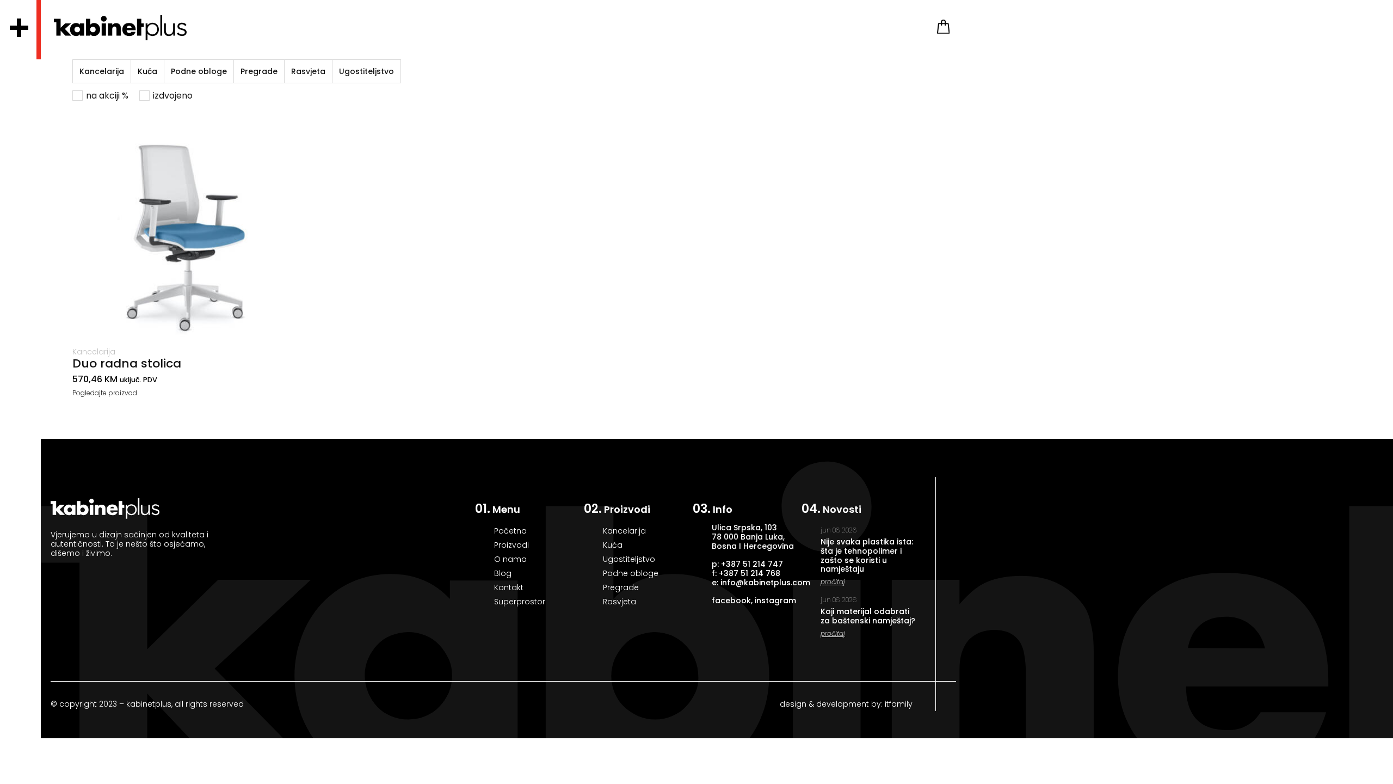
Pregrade (259, 71)
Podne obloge (199, 71)
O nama (510, 559)
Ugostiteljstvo (366, 71)
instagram (775, 600)
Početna (510, 530)
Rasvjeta (308, 71)
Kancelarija (101, 71)
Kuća (147, 71)
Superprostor (519, 601)
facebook (731, 600)
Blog (502, 573)
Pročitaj (833, 581)
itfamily (898, 704)
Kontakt (508, 587)
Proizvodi (511, 545)
